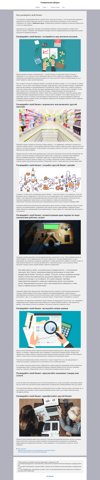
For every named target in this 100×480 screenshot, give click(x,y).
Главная (37, 7)
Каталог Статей (55, 7)
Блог (63, 7)
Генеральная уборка (50, 2)
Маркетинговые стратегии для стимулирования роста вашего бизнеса (36, 450)
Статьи (44, 7)
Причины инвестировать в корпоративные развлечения (32, 451)
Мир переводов (22, 448)
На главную (50, 476)
